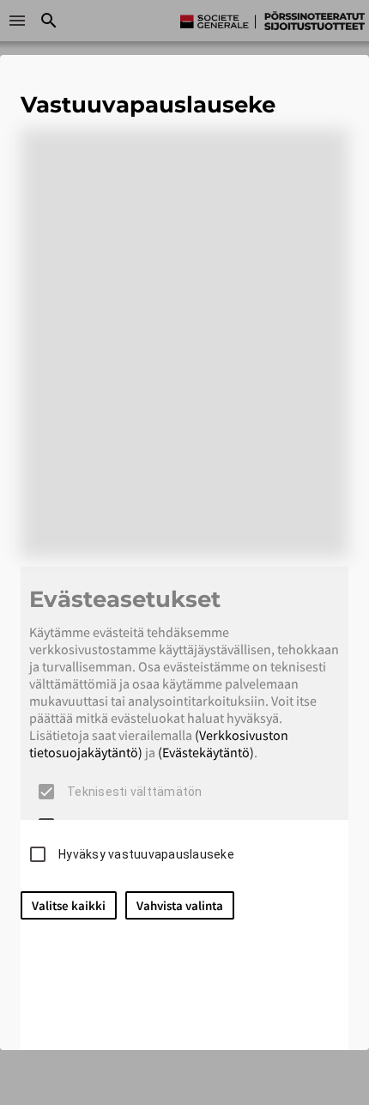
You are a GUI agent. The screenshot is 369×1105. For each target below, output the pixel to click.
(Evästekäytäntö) (206, 752)
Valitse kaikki (69, 905)
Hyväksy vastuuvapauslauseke (146, 854)
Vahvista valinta (179, 905)
